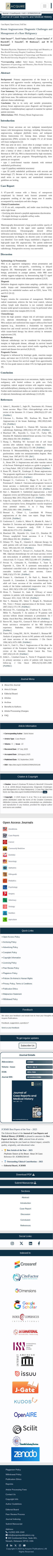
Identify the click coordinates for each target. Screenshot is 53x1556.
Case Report (25, 1209)
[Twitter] (16, 1546)
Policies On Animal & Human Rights (18, 978)
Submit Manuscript (24, 1183)
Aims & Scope (10, 689)
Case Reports (13, 836)
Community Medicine (16, 848)
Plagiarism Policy (10, 973)
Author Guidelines (14, 1504)
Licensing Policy (10, 963)
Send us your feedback (10, 1028)
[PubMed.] (7, 415)
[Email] (24, 1546)
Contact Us (11, 1494)
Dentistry (11, 855)
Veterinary (12, 900)
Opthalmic (12, 868)
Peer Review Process (15, 1514)
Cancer (11, 842)
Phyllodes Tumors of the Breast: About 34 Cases (23, 1154)
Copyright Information (12, 958)
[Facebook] (7, 1546)
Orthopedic (12, 874)
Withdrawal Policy (10, 999)
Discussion (25, 1214)
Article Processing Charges (16, 711)
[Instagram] (20, 1546)
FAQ (6, 715)
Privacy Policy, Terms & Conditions (17, 984)
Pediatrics (12, 881)
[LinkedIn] (11, 1546)
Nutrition (11, 913)
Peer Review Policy (11, 968)
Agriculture (12, 920)
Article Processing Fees (16, 1489)
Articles (7, 698)
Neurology (12, 861)
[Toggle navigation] (45, 6)
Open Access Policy (11, 937)
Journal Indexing (13, 1519)
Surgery (11, 894)
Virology (11, 907)
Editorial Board (11, 693)
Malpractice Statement (12, 994)
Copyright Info (12, 1499)
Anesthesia (12, 829)
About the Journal (12, 685)
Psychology (12, 887)
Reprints (9, 1484)
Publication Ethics (10, 989)
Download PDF (24, 1174)
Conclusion (25, 1220)
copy (45, 792)
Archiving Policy (9, 942)
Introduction (25, 1203)
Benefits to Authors (12, 707)
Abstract (25, 1197)
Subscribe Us (27, 1045)
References (25, 1225)
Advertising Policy (10, 947)
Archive (7, 702)
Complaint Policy (10, 952)
